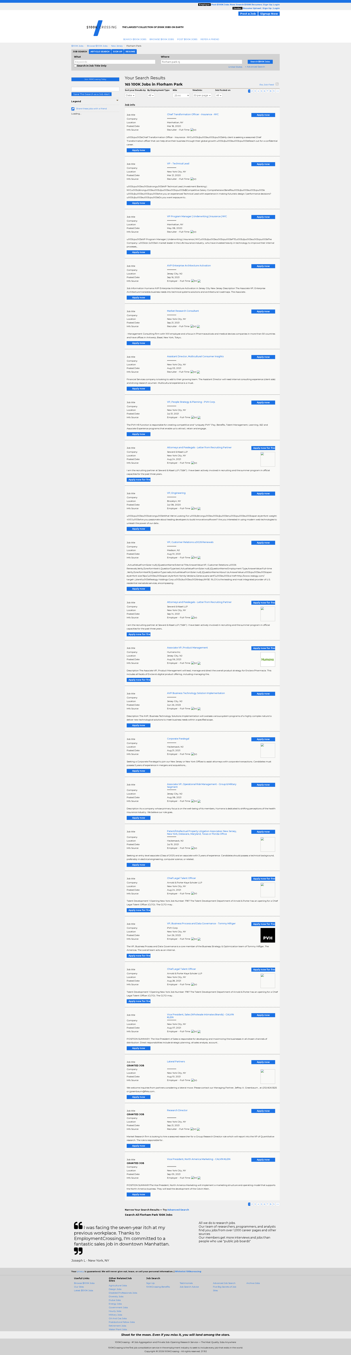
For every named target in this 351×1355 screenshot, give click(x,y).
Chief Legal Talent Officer (181, 878)
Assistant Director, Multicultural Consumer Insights (195, 356)
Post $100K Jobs (187, 39)
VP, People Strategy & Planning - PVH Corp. (191, 402)
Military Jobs (115, 1314)
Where (165, 56)
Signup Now (269, 13)
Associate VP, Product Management (187, 647)
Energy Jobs (115, 1303)
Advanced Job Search (224, 1283)
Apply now (263, 115)
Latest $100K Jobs (83, 1290)
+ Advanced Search (255, 66)
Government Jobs (118, 1307)
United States (235, 66)
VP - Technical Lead (178, 163)
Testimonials (186, 1283)
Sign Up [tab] (117, 51)
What (77, 56)
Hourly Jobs (115, 1311)
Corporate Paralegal (178, 738)
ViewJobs (197, 90)
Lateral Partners (176, 1061)
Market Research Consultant (183, 311)
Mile (175, 90)
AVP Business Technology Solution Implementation (196, 693)
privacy (80, 1271)
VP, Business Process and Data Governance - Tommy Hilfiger (201, 923)
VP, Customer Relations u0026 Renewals (190, 542)
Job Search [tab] (80, 51)
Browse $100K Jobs (162, 39)
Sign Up (150, 1283)
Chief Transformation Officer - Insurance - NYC (193, 114)
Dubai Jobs (115, 1300)
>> (277, 91)
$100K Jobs (77, 45)
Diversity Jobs (116, 1296)
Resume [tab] (130, 51)
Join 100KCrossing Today (95, 79)
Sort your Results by (135, 90)
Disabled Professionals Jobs (123, 1292)
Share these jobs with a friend (91, 108)
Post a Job (248, 13)
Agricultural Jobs (118, 1285)
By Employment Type (158, 90)
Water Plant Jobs (118, 1329)
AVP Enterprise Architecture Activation (189, 265)
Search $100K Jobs (134, 39)
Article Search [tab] (100, 51)
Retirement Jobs (117, 1325)
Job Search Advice (189, 1286)
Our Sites (79, 1286)
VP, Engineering (176, 493)
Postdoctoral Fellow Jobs (122, 1322)
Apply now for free (264, 448)
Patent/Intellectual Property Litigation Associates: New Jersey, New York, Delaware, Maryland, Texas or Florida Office (202, 832)
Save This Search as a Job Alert (91, 94)
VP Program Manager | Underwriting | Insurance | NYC (197, 216)
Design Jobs (115, 1289)
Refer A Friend (210, 39)
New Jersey (117, 45)
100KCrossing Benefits (158, 1286)
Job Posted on (222, 90)
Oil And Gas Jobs (118, 1318)
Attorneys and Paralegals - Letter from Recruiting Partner (199, 447)
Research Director (177, 1110)
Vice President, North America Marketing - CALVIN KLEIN (198, 1159)
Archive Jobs (253, 1283)
